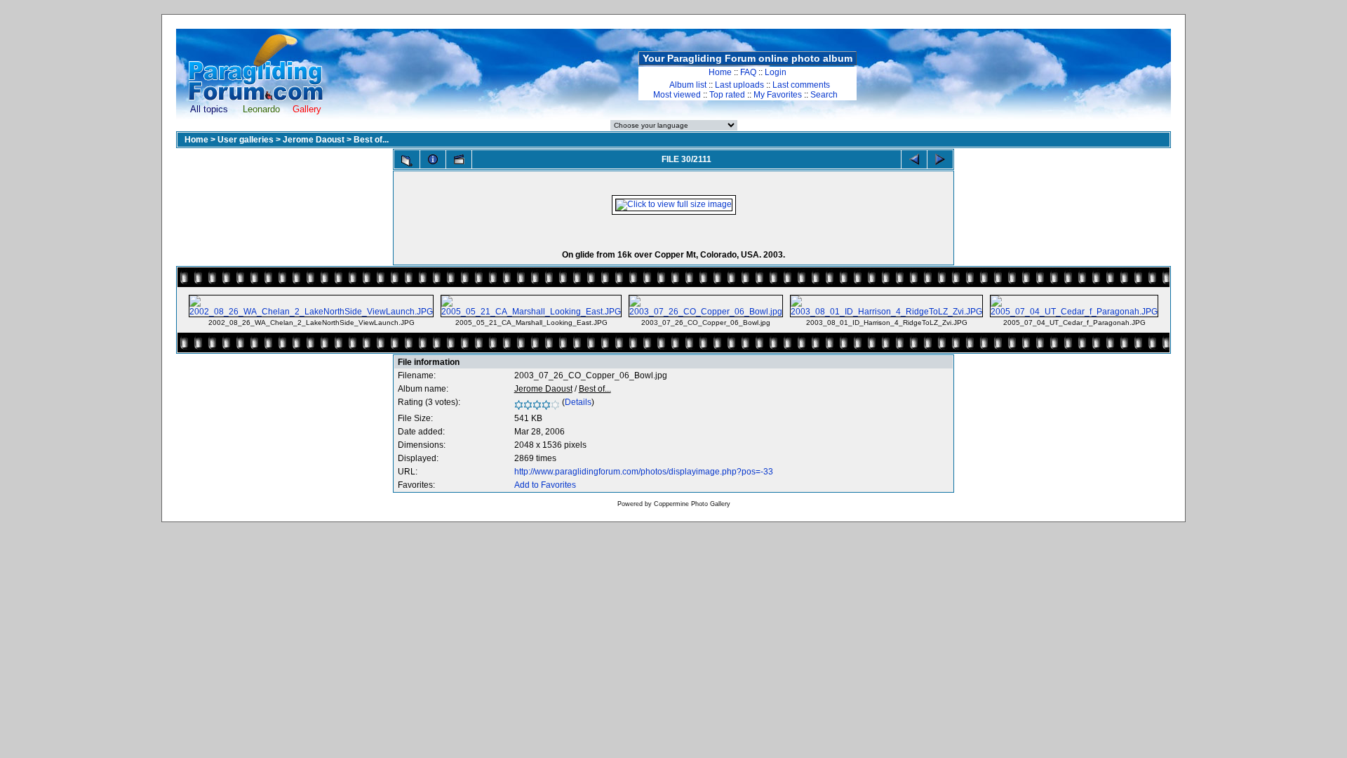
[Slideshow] (458, 159)
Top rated (727, 95)
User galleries (245, 140)
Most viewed (677, 95)
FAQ (748, 72)
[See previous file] (914, 159)
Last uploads (739, 85)
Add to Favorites (545, 485)
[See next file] (940, 159)
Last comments (801, 85)
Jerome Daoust (313, 140)
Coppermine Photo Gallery (692, 503)
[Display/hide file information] (432, 159)
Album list (687, 85)
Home (720, 72)
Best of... (371, 140)
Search (824, 95)
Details (578, 402)
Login (775, 72)
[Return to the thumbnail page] (407, 160)
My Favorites (777, 95)
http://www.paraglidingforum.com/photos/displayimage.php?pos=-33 (643, 472)
